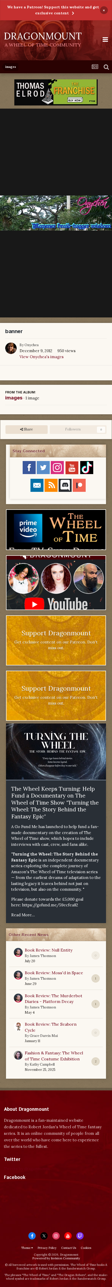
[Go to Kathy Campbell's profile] (18, 1055)
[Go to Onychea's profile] (11, 348)
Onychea (31, 345)
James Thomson (43, 956)
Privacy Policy (47, 1248)
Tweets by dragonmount (27, 1168)
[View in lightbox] (56, 213)
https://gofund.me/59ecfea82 (50, 904)
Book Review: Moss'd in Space (54, 972)
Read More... (23, 914)
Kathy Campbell (42, 1064)
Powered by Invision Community (56, 1258)
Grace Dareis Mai (44, 1036)
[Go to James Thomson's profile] (18, 952)
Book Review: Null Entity (48, 950)
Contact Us (68, 1248)
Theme (26, 1248)
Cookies (86, 1248)
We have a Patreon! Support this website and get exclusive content (53, 10)
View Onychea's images (42, 356)
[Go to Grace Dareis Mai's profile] (18, 1026)
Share (28, 429)
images (13, 397)
